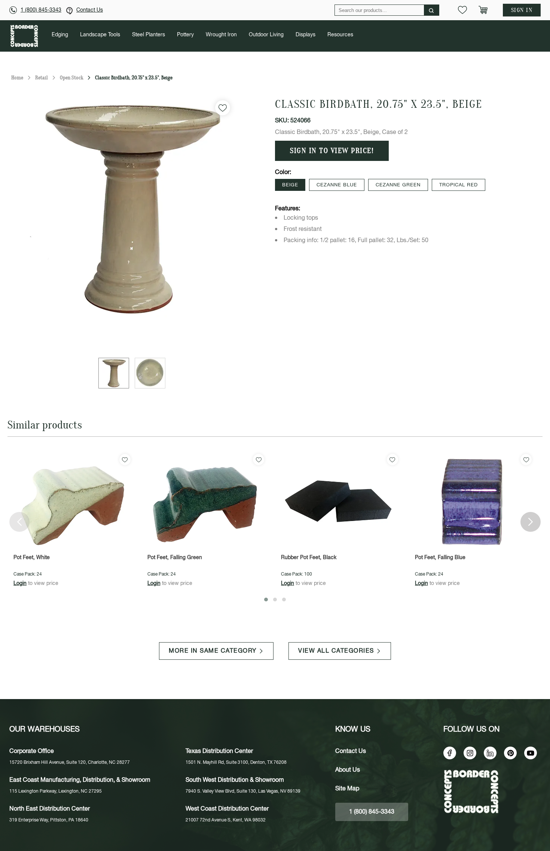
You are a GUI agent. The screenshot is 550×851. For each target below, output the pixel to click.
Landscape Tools (100, 35)
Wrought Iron (221, 35)
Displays (305, 35)
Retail (41, 77)
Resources (340, 35)
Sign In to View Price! (332, 150)
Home (17, 77)
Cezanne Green (398, 185)
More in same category (213, 651)
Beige (290, 185)
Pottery (185, 35)
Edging (60, 35)
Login (20, 583)
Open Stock (71, 77)
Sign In (522, 10)
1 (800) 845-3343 (41, 10)
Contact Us (89, 10)
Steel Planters (148, 35)
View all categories (336, 651)
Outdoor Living (266, 35)
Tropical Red (458, 185)
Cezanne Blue (337, 185)
